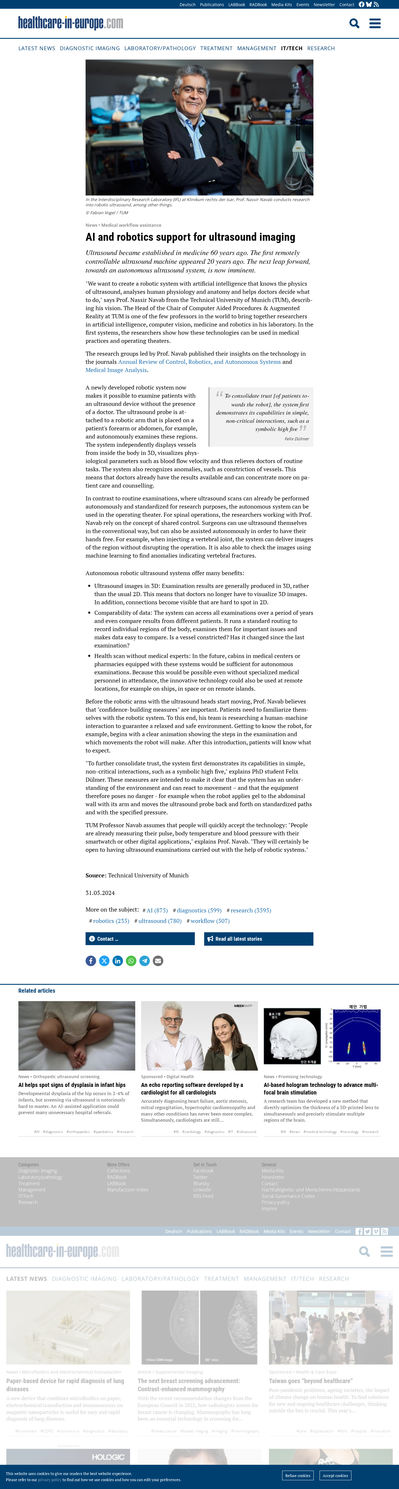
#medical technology (320, 1131)
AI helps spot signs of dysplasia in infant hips (72, 1084)
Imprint (269, 1208)
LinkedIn (202, 1189)
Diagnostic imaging (90, 48)
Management (257, 48)
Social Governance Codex (288, 1196)
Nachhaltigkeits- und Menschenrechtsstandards (311, 1189)
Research (321, 48)
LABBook (236, 4)
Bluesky (201, 1183)
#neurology (349, 1131)
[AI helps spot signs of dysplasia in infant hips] (76, 1036)
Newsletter (324, 4)
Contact (346, 4)
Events (302, 4)
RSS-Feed (203, 1196)
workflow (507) (210, 921)
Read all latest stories (237, 939)
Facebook (203, 1170)
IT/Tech (292, 48)
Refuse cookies (297, 1475)
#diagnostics (53, 1131)
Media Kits (281, 4)
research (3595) (251, 910)
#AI (36, 1131)
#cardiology (191, 1131)
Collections (118, 1170)
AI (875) (157, 910)
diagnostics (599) (199, 910)
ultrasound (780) (160, 921)
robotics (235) (111, 921)
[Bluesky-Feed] (369, 5)
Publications (212, 4)
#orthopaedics (78, 1131)
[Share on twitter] (104, 961)
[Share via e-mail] (158, 961)
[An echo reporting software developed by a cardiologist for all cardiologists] (199, 1036)
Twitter (200, 1177)
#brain (294, 1131)
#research (125, 1131)
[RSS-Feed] (376, 5)
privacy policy (50, 1479)
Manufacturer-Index (127, 1189)
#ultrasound (246, 1131)
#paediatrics (103, 1131)
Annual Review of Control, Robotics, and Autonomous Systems (199, 362)
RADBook (258, 4)
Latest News (36, 48)
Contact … (106, 939)
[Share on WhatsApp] (131, 961)
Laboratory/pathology (160, 48)
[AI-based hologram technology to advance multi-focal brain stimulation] (322, 1036)
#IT (230, 1131)
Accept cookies (335, 1475)
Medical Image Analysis (116, 370)
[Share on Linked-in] (117, 961)
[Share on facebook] (91, 961)
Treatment (216, 48)
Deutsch (188, 4)
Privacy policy (275, 1202)
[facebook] (362, 5)
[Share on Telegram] (144, 961)
